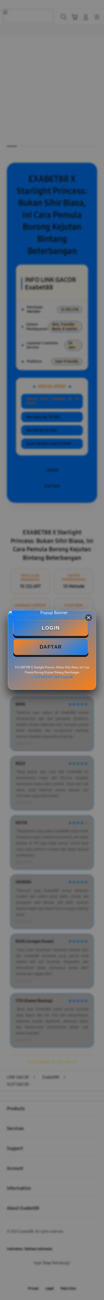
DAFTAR (51, 647)
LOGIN (51, 628)
